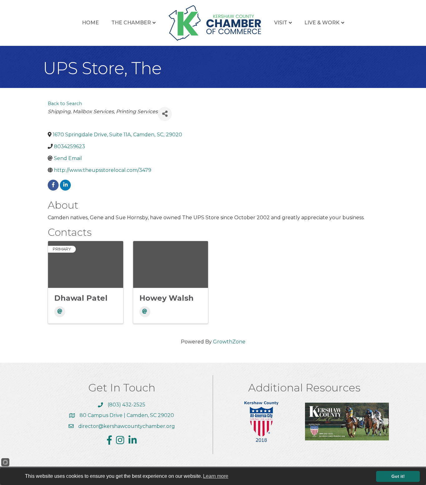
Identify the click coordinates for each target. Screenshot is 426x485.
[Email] (59, 311)
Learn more (215, 476)
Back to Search (65, 103)
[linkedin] (65, 185)
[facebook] (53, 185)
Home (90, 23)
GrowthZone (229, 342)
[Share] (165, 114)
